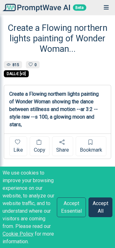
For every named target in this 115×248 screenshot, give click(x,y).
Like (18, 150)
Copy (39, 150)
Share (62, 150)
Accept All (100, 207)
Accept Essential (71, 207)
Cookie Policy (18, 234)
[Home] (35, 7)
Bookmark (91, 150)
